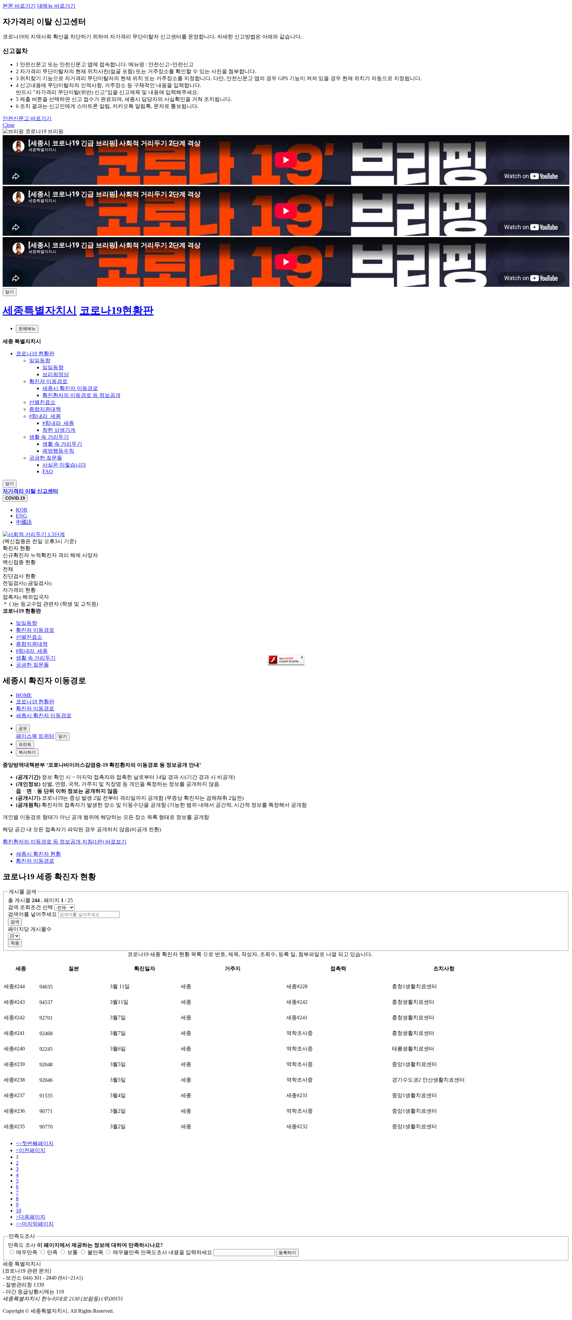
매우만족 (26, 1252)
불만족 (94, 1252)
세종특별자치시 (40, 310)
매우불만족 (125, 1252)
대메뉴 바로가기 (56, 6)
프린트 (25, 744)
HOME (24, 695)
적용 (15, 942)
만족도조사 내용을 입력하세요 (176, 1252)
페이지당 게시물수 (30, 929)
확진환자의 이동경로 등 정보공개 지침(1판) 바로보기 (64, 841)
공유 (23, 728)
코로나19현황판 (116, 310)
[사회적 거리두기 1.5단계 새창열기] (34, 534)
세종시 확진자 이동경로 (44, 715)
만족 (52, 1252)
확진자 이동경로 (35, 708)
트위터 (46, 736)
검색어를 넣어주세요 (32, 914)
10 (18, 1210)
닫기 (62, 736)
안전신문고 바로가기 (27, 118)
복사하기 (27, 752)
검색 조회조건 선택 (30, 907)
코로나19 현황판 (35, 701)
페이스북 (26, 736)
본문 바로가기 (19, 6)
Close (9, 125)
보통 (72, 1252)
